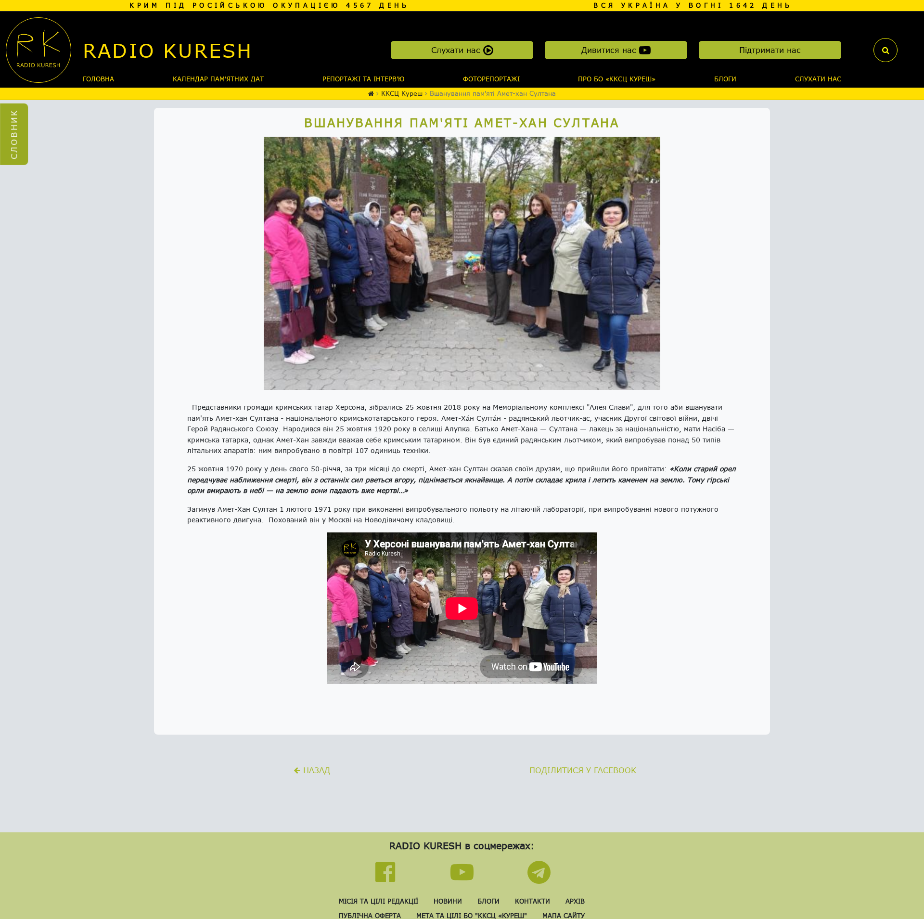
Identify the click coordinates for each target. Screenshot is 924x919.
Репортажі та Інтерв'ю (363, 79)
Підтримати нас (770, 50)
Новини (448, 901)
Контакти (532, 901)
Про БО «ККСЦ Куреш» (616, 79)
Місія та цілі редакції (378, 901)
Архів (575, 901)
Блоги (725, 79)
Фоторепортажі (491, 79)
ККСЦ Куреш (402, 93)
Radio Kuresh (168, 50)
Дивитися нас (610, 50)
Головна (98, 79)
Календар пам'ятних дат (218, 79)
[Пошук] (885, 50)
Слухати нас (457, 50)
